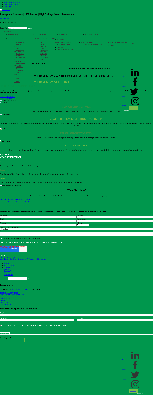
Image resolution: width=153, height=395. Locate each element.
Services (111, 36)
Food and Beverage (63, 42)
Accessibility (8, 275)
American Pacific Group (20, 289)
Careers (111, 45)
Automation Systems (93, 44)
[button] (7, 97)
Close (19, 340)
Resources (7, 273)
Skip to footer (8, 6)
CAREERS (4, 302)
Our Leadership (39, 35)
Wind (43, 44)
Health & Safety (91, 35)
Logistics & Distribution (117, 42)
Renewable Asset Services (44, 38)
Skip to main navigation (12, 2)
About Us (7, 32)
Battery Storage (43, 47)
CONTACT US (5, 304)
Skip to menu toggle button (66, 49)
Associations (8, 267)
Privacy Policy (58, 242)
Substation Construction (19, 54)
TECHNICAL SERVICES (9, 293)
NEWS (2, 300)
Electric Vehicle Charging (44, 52)
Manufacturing (87, 42)
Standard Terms (9, 271)
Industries (60, 39)
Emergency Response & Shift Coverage (19, 45)
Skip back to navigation (8, 257)
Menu (2, 26)
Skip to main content (11, 4)
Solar (43, 42)
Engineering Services (19, 64)
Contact (60, 47)
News (132, 43)
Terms (27, 242)
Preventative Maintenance (19, 51)
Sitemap (6, 263)
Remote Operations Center (44, 57)
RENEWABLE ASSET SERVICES (12, 295)
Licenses (7, 269)
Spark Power (4, 19)
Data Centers (64, 44)
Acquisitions (64, 35)
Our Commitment (15, 35)
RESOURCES (5, 298)
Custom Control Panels (17, 74)
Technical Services (16, 38)
